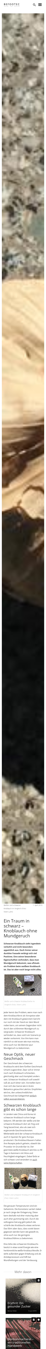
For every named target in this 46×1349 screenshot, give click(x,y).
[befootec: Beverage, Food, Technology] (11, 4)
